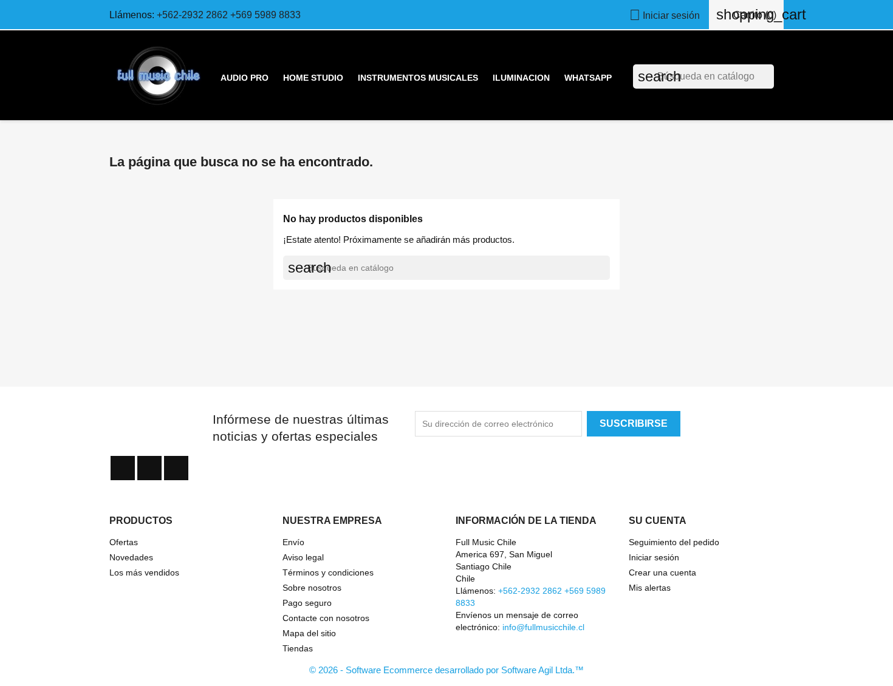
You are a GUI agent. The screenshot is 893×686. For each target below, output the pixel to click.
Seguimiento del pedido (674, 542)
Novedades (131, 557)
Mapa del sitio (309, 633)
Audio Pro (245, 78)
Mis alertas (650, 588)
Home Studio (313, 78)
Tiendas (297, 648)
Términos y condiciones (328, 572)
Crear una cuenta (662, 572)
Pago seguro (307, 603)
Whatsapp (588, 78)
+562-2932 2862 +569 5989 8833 (229, 15)
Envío (293, 542)
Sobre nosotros (311, 588)
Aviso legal (303, 557)
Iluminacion (521, 78)
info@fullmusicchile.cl (543, 627)
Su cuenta (657, 520)
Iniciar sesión (654, 557)
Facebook (123, 468)
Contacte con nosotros (325, 618)
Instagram (176, 468)
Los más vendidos (144, 572)
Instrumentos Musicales (418, 78)
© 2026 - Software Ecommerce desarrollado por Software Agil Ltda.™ (446, 670)
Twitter (149, 468)
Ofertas (123, 542)
